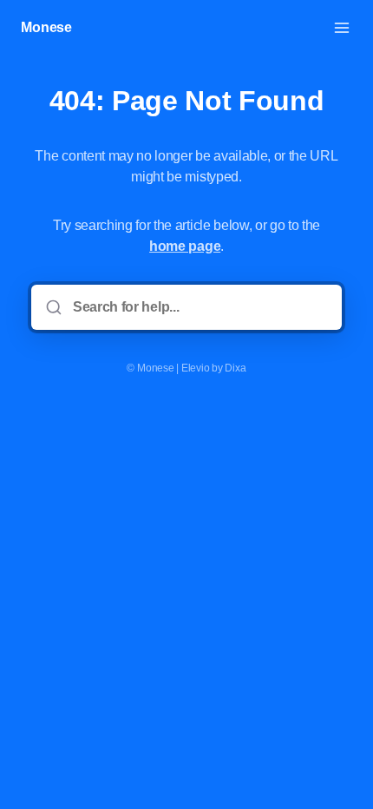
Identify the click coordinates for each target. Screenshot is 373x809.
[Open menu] (342, 28)
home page (184, 246)
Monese (46, 27)
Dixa (235, 368)
